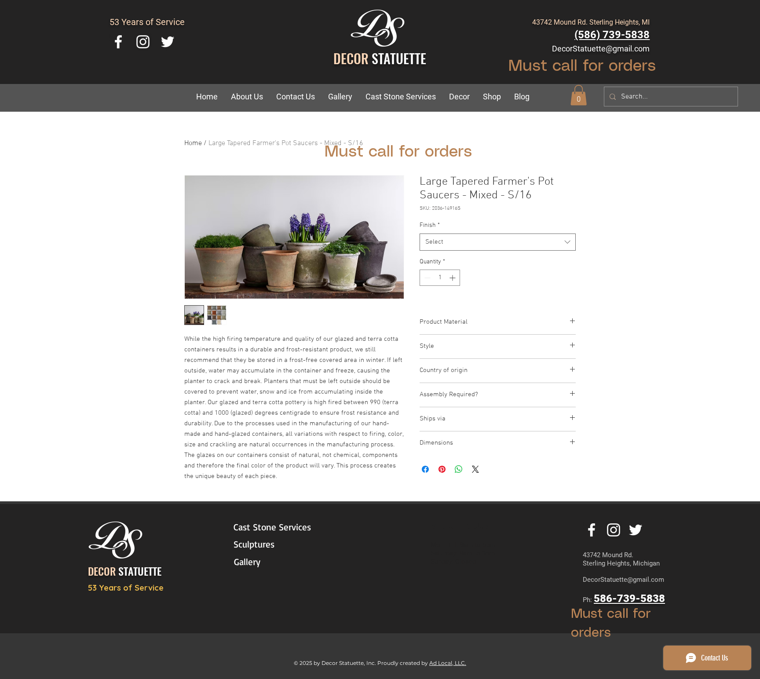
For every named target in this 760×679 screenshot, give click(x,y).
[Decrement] (426, 277)
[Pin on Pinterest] (442, 469)
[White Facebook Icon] (118, 42)
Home (193, 143)
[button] (459, 97)
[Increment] (453, 277)
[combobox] (498, 242)
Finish (430, 225)
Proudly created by (403, 663)
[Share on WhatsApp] (458, 469)
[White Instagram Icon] (143, 42)
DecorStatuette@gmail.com (601, 48)
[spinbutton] (440, 277)
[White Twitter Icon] (167, 42)
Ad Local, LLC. (447, 663)
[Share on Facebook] (425, 469)
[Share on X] (475, 469)
